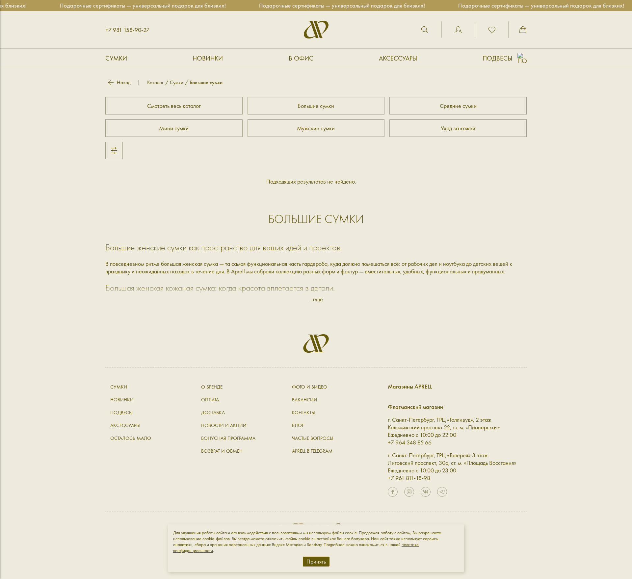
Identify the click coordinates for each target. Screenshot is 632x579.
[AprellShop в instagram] (409, 492)
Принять (316, 561)
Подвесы (497, 58)
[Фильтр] (114, 150)
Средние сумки (458, 106)
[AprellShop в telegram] (442, 492)
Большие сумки (316, 106)
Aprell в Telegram (312, 451)
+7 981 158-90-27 (127, 30)
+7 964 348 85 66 (410, 442)
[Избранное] (491, 29)
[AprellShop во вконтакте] (426, 492)
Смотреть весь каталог (174, 106)
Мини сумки (174, 128)
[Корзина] (523, 30)
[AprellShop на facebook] (393, 492)
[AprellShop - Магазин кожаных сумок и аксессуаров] (316, 29)
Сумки (116, 58)
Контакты (303, 412)
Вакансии (304, 399)
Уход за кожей (458, 128)
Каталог (155, 82)
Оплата (210, 399)
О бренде (212, 387)
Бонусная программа (228, 438)
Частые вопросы (312, 438)
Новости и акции (224, 425)
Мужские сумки (316, 128)
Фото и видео (309, 387)
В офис (301, 58)
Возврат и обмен (222, 451)
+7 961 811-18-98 (409, 478)
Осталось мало (130, 438)
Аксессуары (398, 58)
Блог (298, 425)
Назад (123, 82)
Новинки (208, 58)
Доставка (213, 412)
